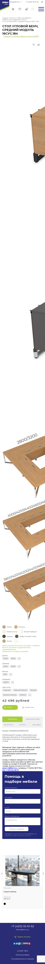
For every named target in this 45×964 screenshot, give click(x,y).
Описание (12, 719)
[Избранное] (20, 9)
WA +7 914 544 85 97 (10, 770)
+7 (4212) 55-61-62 (32, 2)
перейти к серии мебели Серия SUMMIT (21, 36)
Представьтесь (11, 788)
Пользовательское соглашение (22, 959)
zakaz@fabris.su (22, 929)
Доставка (37, 725)
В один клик (29, 707)
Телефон (8, 798)
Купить (9, 707)
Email (7, 807)
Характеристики (33, 719)
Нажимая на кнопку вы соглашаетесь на (20, 835)
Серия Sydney (10, 891)
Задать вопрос (24, 937)
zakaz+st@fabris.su (9, 768)
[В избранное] (33, 45)
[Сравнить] (38, 45)
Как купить (8, 725)
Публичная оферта (22, 955)
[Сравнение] (26, 9)
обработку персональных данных (18, 836)
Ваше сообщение (12, 816)
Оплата (22, 725)
